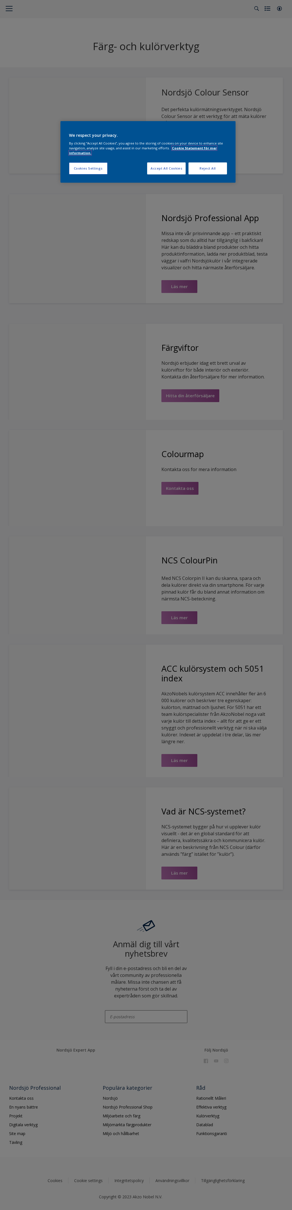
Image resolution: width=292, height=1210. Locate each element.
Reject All (208, 168)
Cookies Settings (88, 168)
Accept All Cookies (166, 168)
